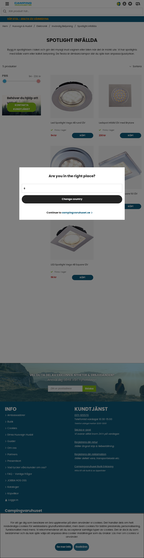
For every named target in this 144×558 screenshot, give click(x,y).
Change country (72, 199)
